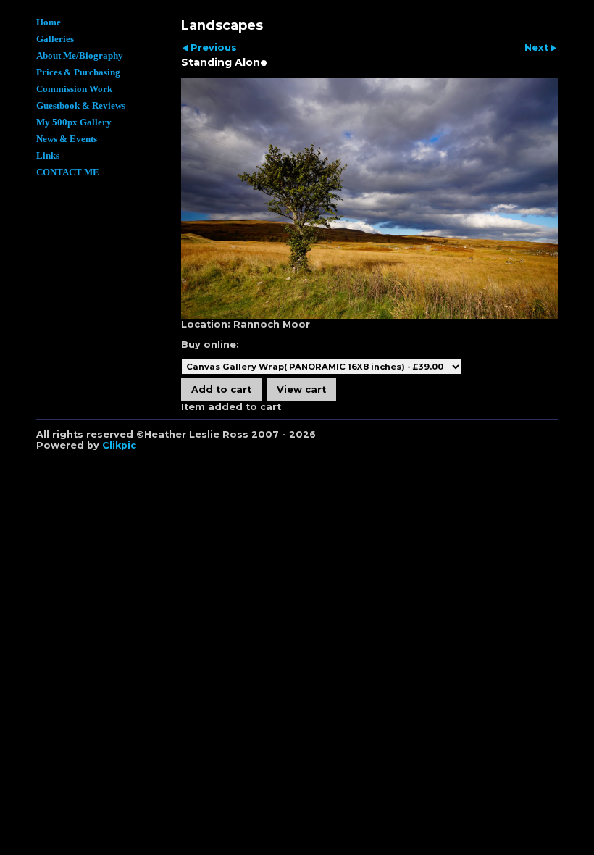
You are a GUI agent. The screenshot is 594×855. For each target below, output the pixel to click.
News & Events (66, 139)
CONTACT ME (67, 172)
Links (47, 156)
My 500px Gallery (74, 122)
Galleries (55, 39)
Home (48, 22)
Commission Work (74, 89)
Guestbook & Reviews (80, 106)
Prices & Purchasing (78, 72)
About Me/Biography (79, 56)
